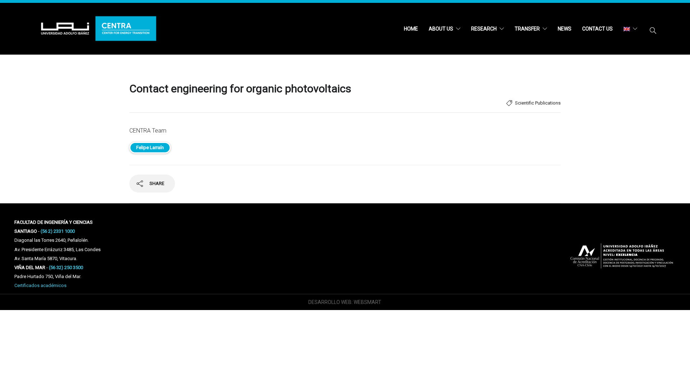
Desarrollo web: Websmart (344, 302)
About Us (441, 29)
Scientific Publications (538, 103)
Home (411, 29)
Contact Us (597, 29)
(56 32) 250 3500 (66, 267)
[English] (630, 29)
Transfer (527, 29)
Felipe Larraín (150, 147)
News (564, 29)
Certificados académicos (40, 285)
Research (484, 29)
